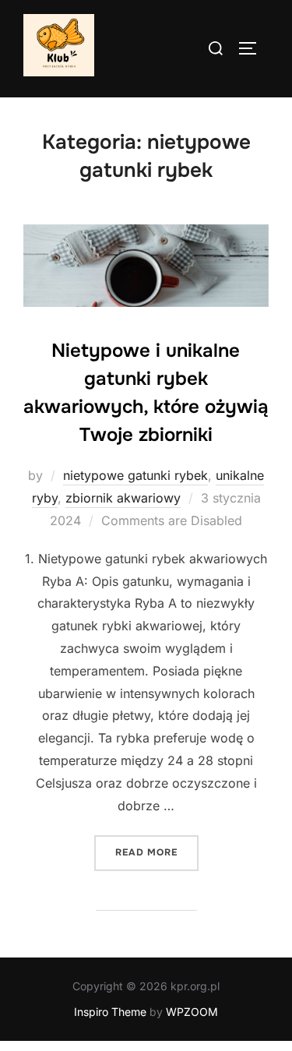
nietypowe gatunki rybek (135, 475)
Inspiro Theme (110, 1011)
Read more (157, 852)
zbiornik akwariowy (123, 498)
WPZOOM (192, 1011)
